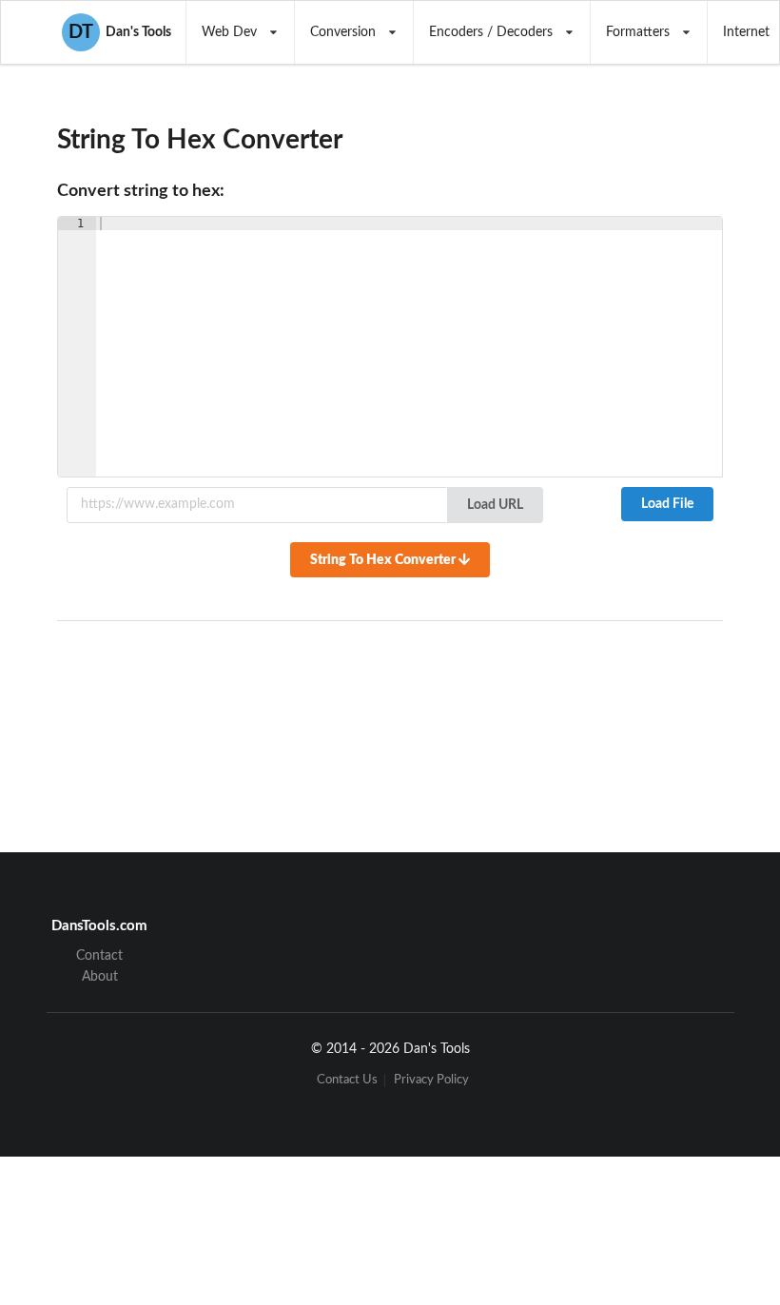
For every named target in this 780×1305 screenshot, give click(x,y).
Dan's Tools (119, 32)
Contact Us (347, 1080)
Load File (667, 504)
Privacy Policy (431, 1080)
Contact (99, 956)
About (100, 977)
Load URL (495, 505)
